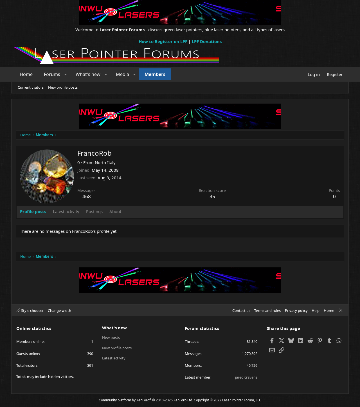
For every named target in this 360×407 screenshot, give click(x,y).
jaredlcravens (246, 377)
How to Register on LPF (163, 41)
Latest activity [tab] (66, 211)
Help (316, 310)
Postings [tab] (94, 211)
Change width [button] (59, 310)
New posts (111, 337)
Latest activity (113, 358)
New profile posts (63, 87)
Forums (52, 74)
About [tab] (115, 211)
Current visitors (31, 87)
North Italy (105, 162)
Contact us (241, 310)
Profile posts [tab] (33, 211)
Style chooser (32, 310)
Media (122, 74)
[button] (65, 74)
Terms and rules (267, 310)
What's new (88, 74)
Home (26, 74)
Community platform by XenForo (146, 400)
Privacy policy (296, 310)
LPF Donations (207, 41)
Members (155, 74)
